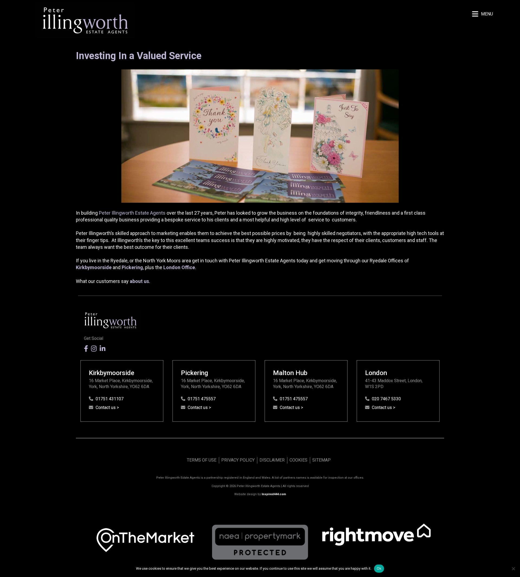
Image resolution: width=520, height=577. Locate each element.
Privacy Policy (238, 460)
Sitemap (321, 460)
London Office (179, 267)
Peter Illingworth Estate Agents (132, 213)
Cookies (298, 460)
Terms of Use (201, 460)
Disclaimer (272, 460)
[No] (513, 568)
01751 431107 (109, 398)
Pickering (132, 267)
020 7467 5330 (386, 398)
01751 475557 (202, 398)
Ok (379, 568)
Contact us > (107, 407)
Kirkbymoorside (94, 267)
